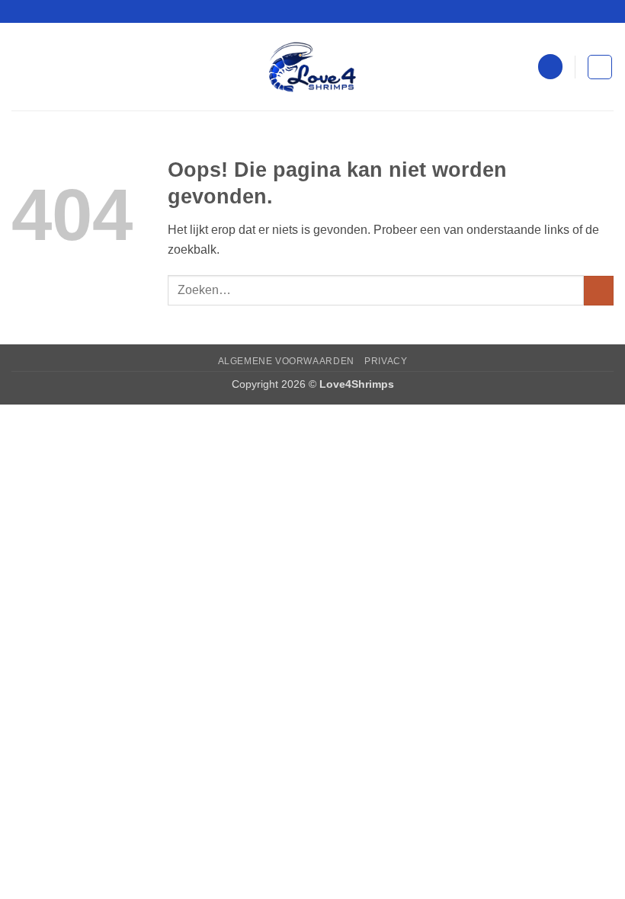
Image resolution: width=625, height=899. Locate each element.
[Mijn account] (550, 66)
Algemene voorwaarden (286, 361)
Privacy (385, 361)
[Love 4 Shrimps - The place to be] (312, 67)
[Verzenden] (599, 291)
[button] (20, 66)
